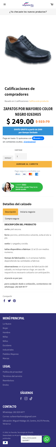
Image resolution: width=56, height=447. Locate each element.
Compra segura (12, 218)
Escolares (7, 345)
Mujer (5, 328)
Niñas (5, 336)
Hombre (6, 332)
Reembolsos (8, 380)
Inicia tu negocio (27, 211)
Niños (5, 341)
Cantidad (18, 150)
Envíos (6, 384)
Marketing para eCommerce (36, 435)
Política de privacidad (12, 371)
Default (8, 158)
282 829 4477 (19, 412)
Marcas (6, 358)
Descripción (10, 211)
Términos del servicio (12, 376)
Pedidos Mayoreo (11, 354)
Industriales (8, 349)
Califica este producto (39, 101)
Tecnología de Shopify (25, 432)
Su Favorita (13, 432)
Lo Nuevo (7, 323)
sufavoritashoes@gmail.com (23, 416)
